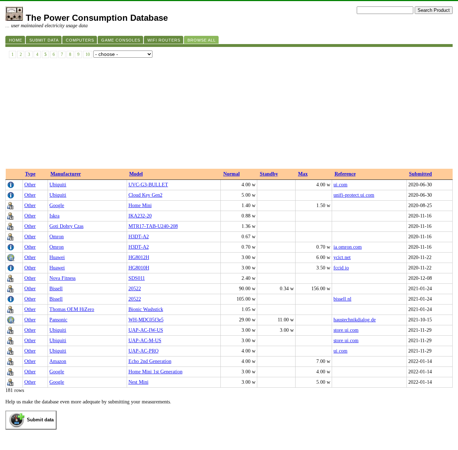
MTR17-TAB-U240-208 (153, 226)
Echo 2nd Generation (149, 361)
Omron (56, 236)
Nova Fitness (62, 278)
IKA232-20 (140, 216)
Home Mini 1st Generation (155, 371)
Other (30, 184)
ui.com (340, 184)
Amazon (57, 361)
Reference (345, 174)
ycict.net (342, 257)
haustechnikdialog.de (354, 319)
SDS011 (136, 278)
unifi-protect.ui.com (353, 195)
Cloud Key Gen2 (145, 195)
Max (303, 174)
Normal (231, 174)
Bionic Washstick (145, 309)
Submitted (420, 174)
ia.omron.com (347, 247)
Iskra (54, 216)
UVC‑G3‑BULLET (148, 184)
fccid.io (341, 268)
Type (30, 174)
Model (136, 174)
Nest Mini (138, 382)
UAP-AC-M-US (144, 340)
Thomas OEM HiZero (71, 309)
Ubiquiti (57, 184)
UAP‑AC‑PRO (143, 351)
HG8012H (138, 257)
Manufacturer (65, 174)
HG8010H (138, 268)
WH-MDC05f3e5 (146, 319)
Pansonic (58, 319)
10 (88, 54)
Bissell (56, 288)
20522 (134, 288)
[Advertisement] (229, 115)
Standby (269, 174)
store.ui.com (346, 330)
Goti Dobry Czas (66, 226)
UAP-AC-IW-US (145, 330)
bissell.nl (342, 299)
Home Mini (140, 205)
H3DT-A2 (138, 236)
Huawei (57, 257)
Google (56, 205)
